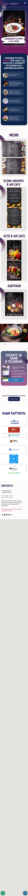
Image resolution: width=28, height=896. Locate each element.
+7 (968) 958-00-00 (6, 490)
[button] (14, 399)
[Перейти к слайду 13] (20, 344)
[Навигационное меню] (25, 3)
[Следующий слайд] (27, 333)
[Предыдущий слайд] (1, 333)
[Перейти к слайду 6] (11, 344)
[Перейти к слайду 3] (7, 344)
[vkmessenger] (7, 515)
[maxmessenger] (9, 515)
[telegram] (2, 515)
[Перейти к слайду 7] (12, 344)
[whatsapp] (5, 515)
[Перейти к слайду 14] (21, 344)
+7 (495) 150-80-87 (6, 492)
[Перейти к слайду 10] (16, 344)
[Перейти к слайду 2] (6, 344)
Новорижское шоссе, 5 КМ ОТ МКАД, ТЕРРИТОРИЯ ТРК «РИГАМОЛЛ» (15, 4)
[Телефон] (11, 515)
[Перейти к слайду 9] (15, 344)
